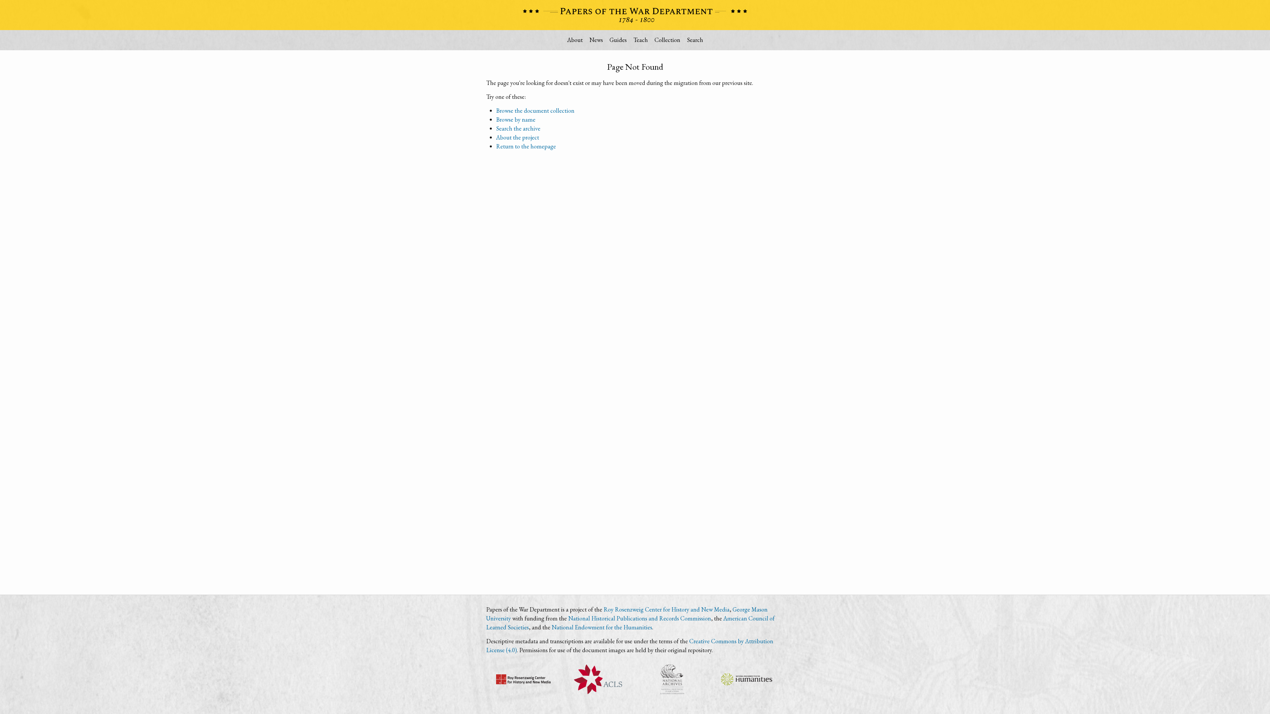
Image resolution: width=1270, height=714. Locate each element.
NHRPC (672, 679)
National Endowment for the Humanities (602, 627)
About (575, 40)
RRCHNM (523, 679)
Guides (618, 40)
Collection (667, 40)
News (596, 40)
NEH (746, 679)
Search (695, 40)
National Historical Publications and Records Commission (639, 618)
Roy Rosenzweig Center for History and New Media (667, 609)
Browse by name (515, 119)
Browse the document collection (535, 110)
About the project (517, 137)
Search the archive (518, 128)
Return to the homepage (526, 146)
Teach (640, 40)
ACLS (598, 679)
